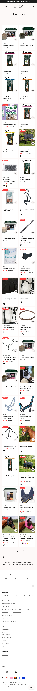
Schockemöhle (23, 207)
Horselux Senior (24, 96)
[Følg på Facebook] (3, 672)
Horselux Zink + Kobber (26, 45)
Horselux (5, 43)
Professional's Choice (25, 384)
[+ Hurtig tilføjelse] (15, 39)
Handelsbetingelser (6, 686)
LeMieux (22, 505)
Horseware (22, 147)
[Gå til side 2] (22, 551)
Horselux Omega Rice (9, 475)
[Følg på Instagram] (7, 672)
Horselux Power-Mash (9, 507)
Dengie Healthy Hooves (9, 124)
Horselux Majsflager (8, 149)
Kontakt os (5, 655)
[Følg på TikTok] (11, 672)
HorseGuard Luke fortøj (9, 446)
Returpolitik (4, 684)
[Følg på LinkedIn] (16, 672)
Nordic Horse (6, 207)
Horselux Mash (24, 124)
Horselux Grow (24, 71)
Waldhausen (6, 177)
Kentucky (22, 266)
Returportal (5, 640)
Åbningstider (5, 629)
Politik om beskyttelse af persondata (17, 684)
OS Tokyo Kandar (25, 298)
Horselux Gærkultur (8, 45)
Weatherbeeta (23, 444)
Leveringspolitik (16, 686)
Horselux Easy (7, 71)
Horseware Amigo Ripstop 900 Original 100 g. (27, 477)
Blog (3, 646)
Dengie (4, 122)
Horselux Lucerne (25, 179)
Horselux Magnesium (9, 238)
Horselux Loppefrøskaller (27, 357)
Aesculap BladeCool (9, 268)
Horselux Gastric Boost (9, 387)
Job (3, 660)
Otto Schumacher (7, 325)
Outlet (3, 666)
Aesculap (5, 266)
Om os (3, 657)
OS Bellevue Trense (8, 327)
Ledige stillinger (6, 643)
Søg (3, 626)
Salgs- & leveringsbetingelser (7, 633)
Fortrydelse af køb (7, 637)
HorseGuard (23, 325)
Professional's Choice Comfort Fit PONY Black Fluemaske (9, 538)
